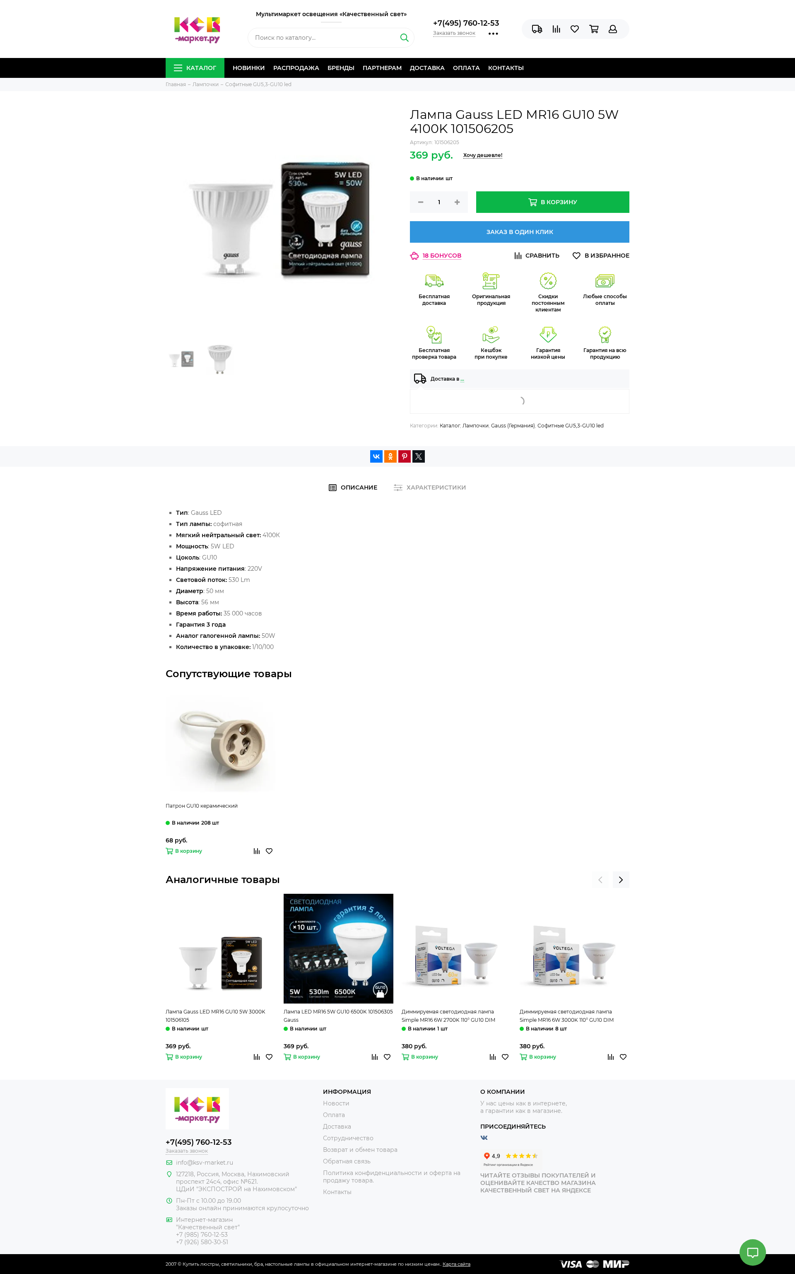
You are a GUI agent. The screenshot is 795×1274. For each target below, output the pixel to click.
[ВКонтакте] (376, 456)
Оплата (466, 68)
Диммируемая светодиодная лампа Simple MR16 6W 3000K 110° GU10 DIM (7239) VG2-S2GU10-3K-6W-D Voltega (567, 1016)
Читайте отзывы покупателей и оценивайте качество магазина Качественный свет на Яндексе (538, 1183)
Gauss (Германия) (513, 425)
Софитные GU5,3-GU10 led (570, 425)
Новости (336, 1103)
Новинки (249, 68)
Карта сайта (456, 1264)
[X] (418, 456)
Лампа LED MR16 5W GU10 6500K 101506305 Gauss (338, 1016)
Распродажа (296, 68)
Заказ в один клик (520, 232)
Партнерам (382, 68)
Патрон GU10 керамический (202, 806)
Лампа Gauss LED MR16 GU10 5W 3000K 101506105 (215, 1016)
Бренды (341, 68)
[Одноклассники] (390, 456)
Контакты (506, 68)
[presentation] (600, 879)
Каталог (201, 68)
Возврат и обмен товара (360, 1149)
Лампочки (476, 425)
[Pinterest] (404, 456)
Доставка (427, 68)
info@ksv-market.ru (204, 1162)
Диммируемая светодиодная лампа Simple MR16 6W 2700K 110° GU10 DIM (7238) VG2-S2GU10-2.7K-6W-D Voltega (450, 1016)
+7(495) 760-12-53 (466, 23)
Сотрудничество (348, 1138)
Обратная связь (347, 1161)
